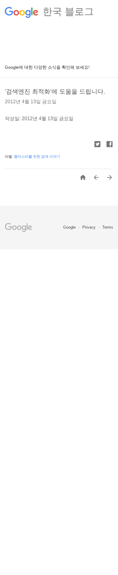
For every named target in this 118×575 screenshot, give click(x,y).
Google (70, 227)
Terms (107, 227)
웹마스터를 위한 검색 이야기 (37, 156)
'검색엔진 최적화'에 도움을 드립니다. (55, 91)
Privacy (89, 227)
